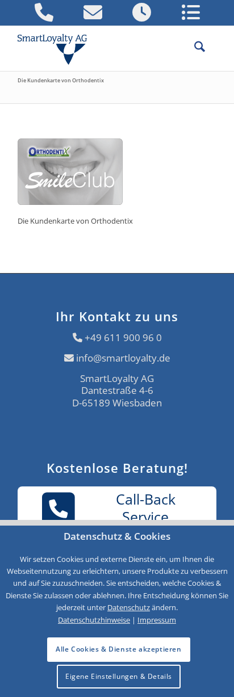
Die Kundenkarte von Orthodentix (61, 80)
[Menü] (210, 48)
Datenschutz (128, 607)
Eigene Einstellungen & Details (118, 676)
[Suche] (194, 48)
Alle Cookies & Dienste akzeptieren (118, 649)
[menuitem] (194, 48)
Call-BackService (146, 507)
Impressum (156, 620)
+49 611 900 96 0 (123, 337)
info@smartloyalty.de (123, 357)
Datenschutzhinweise (94, 620)
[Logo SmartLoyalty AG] (57, 48)
